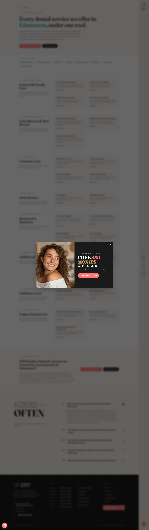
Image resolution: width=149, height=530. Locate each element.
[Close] (110, 244)
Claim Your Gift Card (88, 275)
